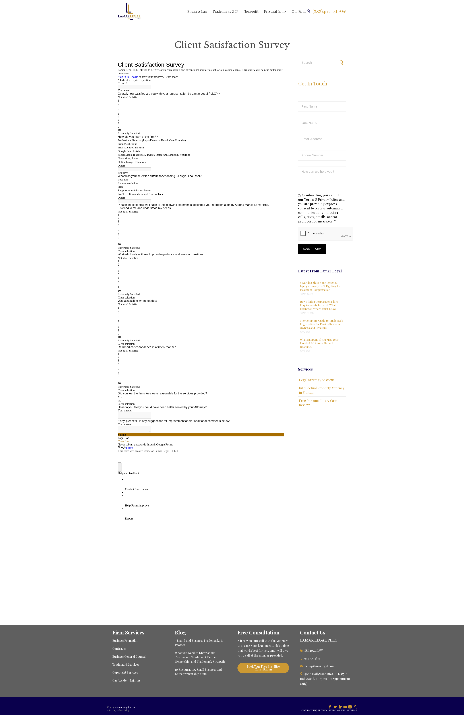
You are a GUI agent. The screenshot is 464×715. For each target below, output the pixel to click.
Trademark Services (125, 664)
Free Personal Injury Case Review (318, 402)
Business (118, 656)
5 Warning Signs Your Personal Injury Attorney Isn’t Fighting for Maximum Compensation (320, 286)
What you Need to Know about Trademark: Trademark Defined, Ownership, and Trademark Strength (200, 657)
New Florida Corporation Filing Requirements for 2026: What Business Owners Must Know (319, 305)
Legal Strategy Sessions (317, 380)
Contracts (119, 648)
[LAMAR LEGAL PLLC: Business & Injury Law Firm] (129, 11)
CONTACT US (308, 710)
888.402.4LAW (311, 650)
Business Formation (125, 640)
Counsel (141, 656)
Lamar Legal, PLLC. (125, 707)
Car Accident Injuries (126, 680)
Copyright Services (125, 672)
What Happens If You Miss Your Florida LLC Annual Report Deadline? (319, 343)
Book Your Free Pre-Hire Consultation (263, 667)
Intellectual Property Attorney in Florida (321, 390)
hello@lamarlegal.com (317, 666)
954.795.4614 (310, 658)
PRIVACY (322, 710)
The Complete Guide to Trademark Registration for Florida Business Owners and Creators (321, 324)
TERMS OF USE (337, 710)
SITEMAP (352, 710)
